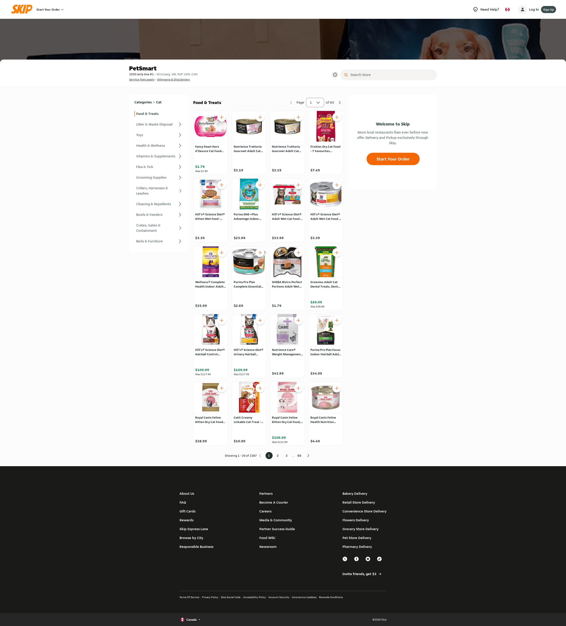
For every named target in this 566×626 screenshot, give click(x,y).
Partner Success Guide (277, 529)
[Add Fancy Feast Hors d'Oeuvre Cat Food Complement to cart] (221, 117)
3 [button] (287, 456)
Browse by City (191, 537)
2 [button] (278, 456)
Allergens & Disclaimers (173, 79)
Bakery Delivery (354, 493)
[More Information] (334, 74)
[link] (158, 113)
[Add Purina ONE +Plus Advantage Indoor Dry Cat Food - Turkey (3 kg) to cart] (260, 184)
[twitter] (345, 560)
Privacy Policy (210, 597)
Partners (266, 493)
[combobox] (391, 75)
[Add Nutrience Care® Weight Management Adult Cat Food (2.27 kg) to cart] (298, 320)
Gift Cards (187, 511)
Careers (265, 511)
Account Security (278, 597)
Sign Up (548, 10)
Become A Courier (273, 502)
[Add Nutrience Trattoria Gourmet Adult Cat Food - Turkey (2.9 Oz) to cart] (298, 117)
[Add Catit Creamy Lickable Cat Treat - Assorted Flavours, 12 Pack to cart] (260, 388)
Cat (159, 102)
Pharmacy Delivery (357, 546)
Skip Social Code (231, 597)
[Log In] (522, 9)
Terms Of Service (189, 597)
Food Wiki (267, 537)
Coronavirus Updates (304, 597)
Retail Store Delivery (358, 502)
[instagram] (368, 560)
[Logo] (23, 9)
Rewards (186, 520)
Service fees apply (141, 79)
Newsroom (268, 546)
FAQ (183, 502)
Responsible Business (196, 546)
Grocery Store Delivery (360, 529)
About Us (187, 493)
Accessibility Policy (254, 597)
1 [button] (311, 102)
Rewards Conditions (331, 597)
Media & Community (275, 520)
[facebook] (356, 560)
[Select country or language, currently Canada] (507, 9)
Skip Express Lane (194, 529)
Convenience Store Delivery (364, 511)
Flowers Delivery (355, 520)
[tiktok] (379, 560)
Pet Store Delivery (356, 537)
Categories (143, 102)
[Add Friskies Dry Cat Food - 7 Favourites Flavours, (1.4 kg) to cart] (336, 117)
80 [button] (299, 456)
